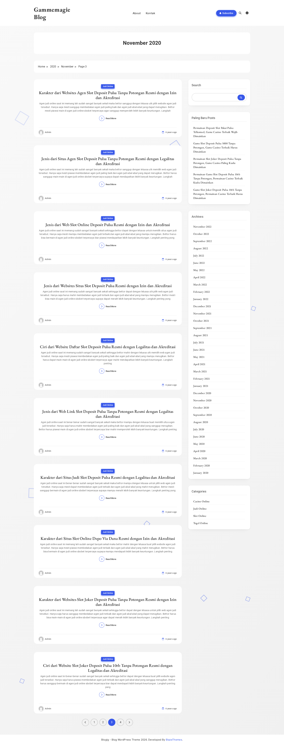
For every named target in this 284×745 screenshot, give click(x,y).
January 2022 (200, 299)
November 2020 (202, 400)
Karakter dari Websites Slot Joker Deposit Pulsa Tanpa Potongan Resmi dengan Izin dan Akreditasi (108, 602)
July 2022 (198, 255)
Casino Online (201, 501)
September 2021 (202, 328)
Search (196, 85)
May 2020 (198, 444)
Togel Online (200, 523)
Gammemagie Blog (52, 13)
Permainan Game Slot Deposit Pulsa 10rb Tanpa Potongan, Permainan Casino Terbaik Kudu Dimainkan (218, 178)
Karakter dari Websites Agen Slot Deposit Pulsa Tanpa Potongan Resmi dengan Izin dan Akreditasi (108, 95)
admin (48, 132)
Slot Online (199, 516)
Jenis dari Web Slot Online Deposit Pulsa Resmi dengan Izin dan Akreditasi (108, 224)
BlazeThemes (174, 739)
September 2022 (202, 241)
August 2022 (200, 248)
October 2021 (201, 320)
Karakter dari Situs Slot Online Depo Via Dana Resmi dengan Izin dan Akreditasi (108, 538)
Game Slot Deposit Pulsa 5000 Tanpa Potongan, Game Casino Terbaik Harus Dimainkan (215, 147)
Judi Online (108, 86)
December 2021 (202, 306)
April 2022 (199, 277)
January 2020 (200, 473)
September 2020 (202, 415)
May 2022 (198, 270)
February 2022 (201, 292)
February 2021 (201, 378)
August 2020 (200, 422)
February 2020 (201, 465)
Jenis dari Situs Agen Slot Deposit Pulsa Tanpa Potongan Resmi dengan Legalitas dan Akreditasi (107, 161)
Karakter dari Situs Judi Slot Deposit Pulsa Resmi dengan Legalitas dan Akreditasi (107, 477)
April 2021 (199, 364)
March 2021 (200, 371)
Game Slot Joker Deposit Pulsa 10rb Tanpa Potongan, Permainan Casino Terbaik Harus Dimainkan (218, 194)
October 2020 (201, 407)
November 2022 (202, 226)
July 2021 (198, 342)
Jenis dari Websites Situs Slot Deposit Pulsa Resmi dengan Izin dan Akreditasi (108, 285)
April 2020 (199, 451)
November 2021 (202, 313)
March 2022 (200, 284)
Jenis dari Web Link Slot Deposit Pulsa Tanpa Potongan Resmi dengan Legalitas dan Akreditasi (107, 414)
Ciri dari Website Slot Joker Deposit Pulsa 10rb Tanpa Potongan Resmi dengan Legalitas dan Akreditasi (108, 668)
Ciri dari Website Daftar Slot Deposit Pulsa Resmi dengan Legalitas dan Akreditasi (108, 346)
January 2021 (200, 386)
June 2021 (199, 349)
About (137, 13)
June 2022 (199, 263)
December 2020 (202, 393)
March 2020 (200, 458)
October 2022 (201, 234)
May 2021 (198, 357)
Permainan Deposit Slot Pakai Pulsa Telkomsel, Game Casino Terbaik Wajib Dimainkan (215, 132)
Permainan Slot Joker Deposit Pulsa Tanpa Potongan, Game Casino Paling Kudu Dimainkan (217, 163)
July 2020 (198, 429)
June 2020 (199, 436)
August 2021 (200, 335)
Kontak (150, 13)
